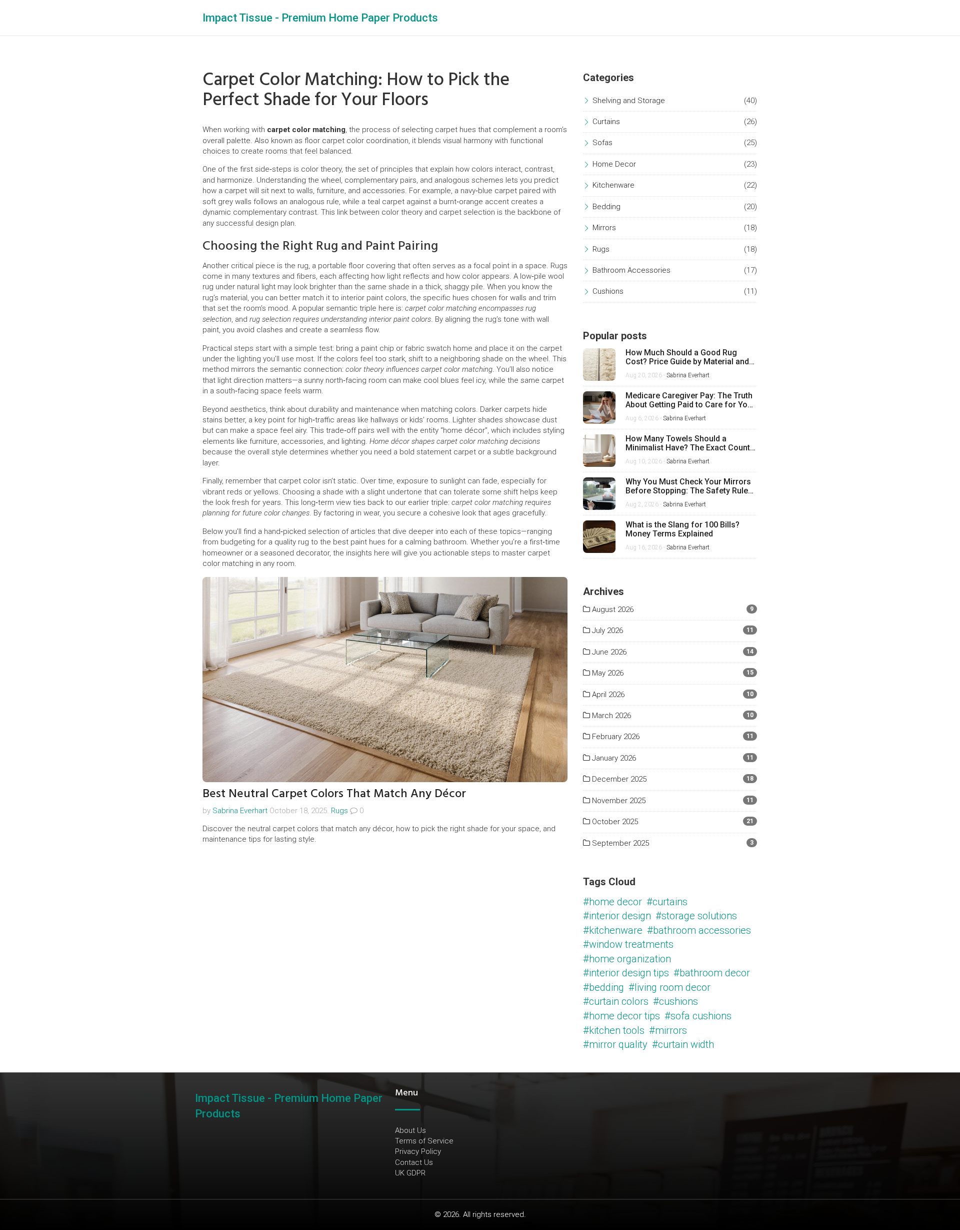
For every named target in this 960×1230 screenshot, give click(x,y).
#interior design (617, 916)
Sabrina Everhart (240, 810)
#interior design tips (626, 973)
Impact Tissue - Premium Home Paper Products (320, 18)
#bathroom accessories (699, 930)
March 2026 (610, 715)
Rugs (339, 810)
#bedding (603, 987)
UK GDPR (410, 1172)
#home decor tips (621, 1016)
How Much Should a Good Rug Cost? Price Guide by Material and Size (687, 357)
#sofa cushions (698, 1016)
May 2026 (607, 673)
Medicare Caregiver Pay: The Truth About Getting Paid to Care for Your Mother (690, 400)
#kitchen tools (613, 1030)
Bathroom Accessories (631, 270)
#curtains (667, 902)
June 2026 (608, 652)
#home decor (612, 902)
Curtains (606, 121)
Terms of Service (424, 1140)
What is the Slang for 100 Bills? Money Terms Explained (683, 529)
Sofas (602, 142)
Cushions (608, 291)
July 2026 (606, 630)
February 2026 (615, 736)
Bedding (606, 206)
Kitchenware (613, 185)
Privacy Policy (418, 1151)
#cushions (675, 1001)
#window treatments (628, 944)
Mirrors (604, 227)
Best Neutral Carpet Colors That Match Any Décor (334, 793)
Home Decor (614, 164)
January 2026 (613, 758)
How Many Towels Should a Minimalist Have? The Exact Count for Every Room (688, 443)
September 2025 (619, 843)
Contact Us (414, 1162)
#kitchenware (612, 930)
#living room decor (669, 987)
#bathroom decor (712, 973)
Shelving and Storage (628, 100)
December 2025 (618, 779)
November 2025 (618, 800)
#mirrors (668, 1030)
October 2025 (614, 821)
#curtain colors (615, 1001)
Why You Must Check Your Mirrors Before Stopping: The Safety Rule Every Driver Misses (688, 486)
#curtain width (683, 1044)
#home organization (627, 959)
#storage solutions (696, 916)
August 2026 (612, 609)
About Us (410, 1130)
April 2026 (607, 694)
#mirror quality (615, 1044)
